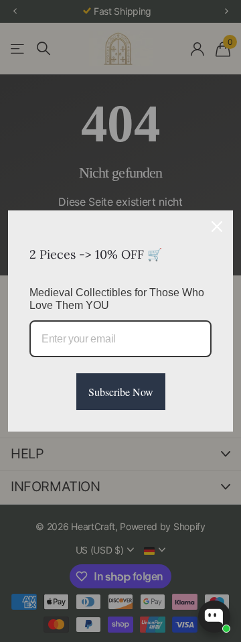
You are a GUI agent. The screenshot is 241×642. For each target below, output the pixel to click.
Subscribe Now (120, 392)
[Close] (217, 226)
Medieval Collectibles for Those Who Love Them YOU (116, 299)
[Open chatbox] (214, 616)
